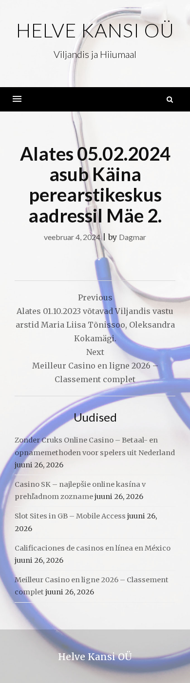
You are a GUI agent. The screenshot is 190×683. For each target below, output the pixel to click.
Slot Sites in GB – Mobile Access (70, 516)
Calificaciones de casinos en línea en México (93, 548)
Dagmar (132, 236)
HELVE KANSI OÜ (95, 30)
